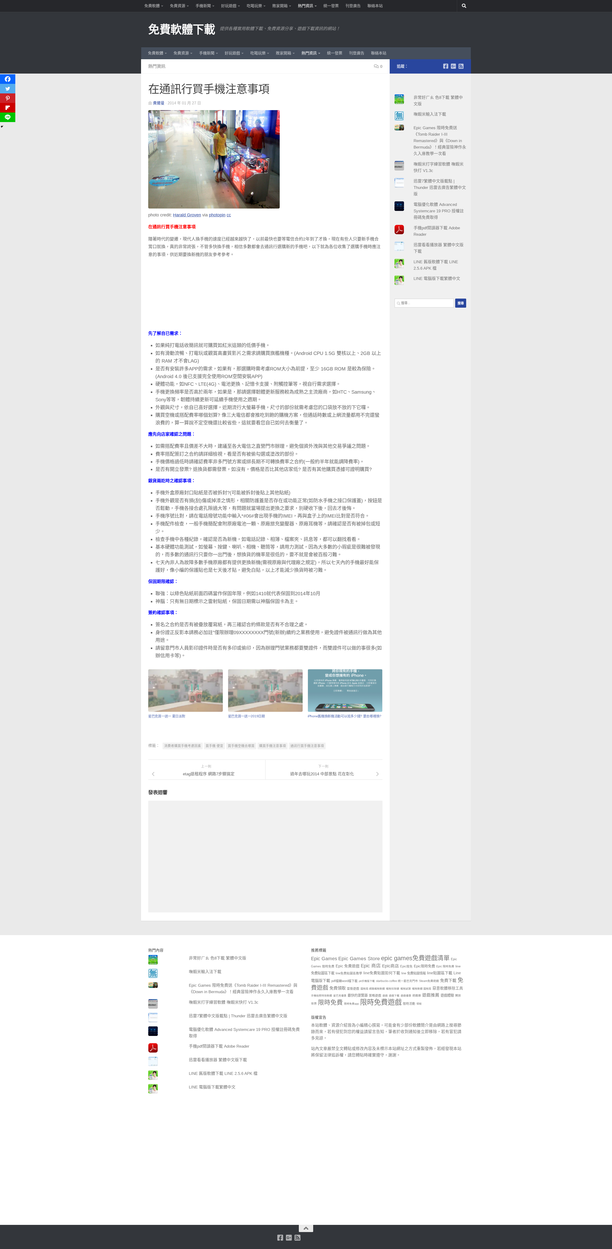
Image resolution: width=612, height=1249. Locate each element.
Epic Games (324, 958)
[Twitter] (7, 88)
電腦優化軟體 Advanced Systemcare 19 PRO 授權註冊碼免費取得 (439, 211)
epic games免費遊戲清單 (415, 958)
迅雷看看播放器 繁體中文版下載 (218, 1060)
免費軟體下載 (181, 29)
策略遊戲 (375, 995)
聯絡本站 (375, 6)
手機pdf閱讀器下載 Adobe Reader (219, 1046)
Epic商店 (390, 966)
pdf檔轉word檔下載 (344, 981)
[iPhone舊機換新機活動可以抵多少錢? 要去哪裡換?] (345, 690)
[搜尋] (464, 6)
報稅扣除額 (392, 988)
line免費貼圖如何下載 (381, 973)
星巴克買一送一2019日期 (246, 716)
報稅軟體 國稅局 (421, 988)
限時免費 (330, 1002)
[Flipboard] (7, 108)
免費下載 (448, 980)
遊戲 (385, 995)
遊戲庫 (416, 995)
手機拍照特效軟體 (321, 995)
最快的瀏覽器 (358, 995)
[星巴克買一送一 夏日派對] (185, 690)
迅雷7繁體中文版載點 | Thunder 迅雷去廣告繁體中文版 (440, 187)
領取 (419, 1003)
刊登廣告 (353, 6)
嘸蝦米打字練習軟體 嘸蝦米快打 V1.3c (223, 1002)
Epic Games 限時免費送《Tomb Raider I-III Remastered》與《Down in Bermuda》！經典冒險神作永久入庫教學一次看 (440, 141)
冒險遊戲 (353, 988)
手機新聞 (203, 6)
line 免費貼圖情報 (413, 973)
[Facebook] (7, 79)
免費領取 (337, 988)
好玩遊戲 (228, 6)
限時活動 (409, 1003)
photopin (217, 215)
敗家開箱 (280, 6)
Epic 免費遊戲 (348, 966)
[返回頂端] (306, 1228)
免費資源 (177, 6)
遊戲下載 (394, 995)
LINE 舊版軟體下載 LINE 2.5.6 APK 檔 (223, 1073)
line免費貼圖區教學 (349, 973)
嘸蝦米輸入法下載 (430, 114)
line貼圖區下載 (439, 973)
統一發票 (331, 6)
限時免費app (351, 1003)
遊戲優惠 (406, 995)
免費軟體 (152, 6)
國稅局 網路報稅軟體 (373, 988)
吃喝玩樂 (254, 6)
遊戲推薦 (430, 995)
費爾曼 (158, 103)
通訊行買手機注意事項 (307, 746)
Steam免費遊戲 (429, 981)
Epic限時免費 (424, 966)
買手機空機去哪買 (241, 746)
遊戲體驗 (447, 995)
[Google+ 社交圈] (453, 66)
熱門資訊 (305, 6)
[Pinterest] (7, 98)
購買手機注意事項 (272, 746)
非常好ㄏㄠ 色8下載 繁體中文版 (217, 958)
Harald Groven (187, 215)
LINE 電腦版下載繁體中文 (437, 278)
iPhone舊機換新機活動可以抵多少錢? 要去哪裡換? (344, 716)
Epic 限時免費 (445, 966)
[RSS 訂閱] (461, 66)
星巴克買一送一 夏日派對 (166, 716)
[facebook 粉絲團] (445, 66)
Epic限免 (406, 966)
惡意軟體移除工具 (447, 988)
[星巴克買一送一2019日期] (265, 690)
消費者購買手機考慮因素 (182, 746)
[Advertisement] (265, 296)
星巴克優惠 (339, 995)
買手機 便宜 (214, 746)
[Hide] (2, 127)
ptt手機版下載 (367, 981)
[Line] (7, 117)
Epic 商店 (371, 965)
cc (229, 215)
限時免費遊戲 (381, 1002)
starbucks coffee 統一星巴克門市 (397, 981)
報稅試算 (405, 988)
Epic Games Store (359, 958)
